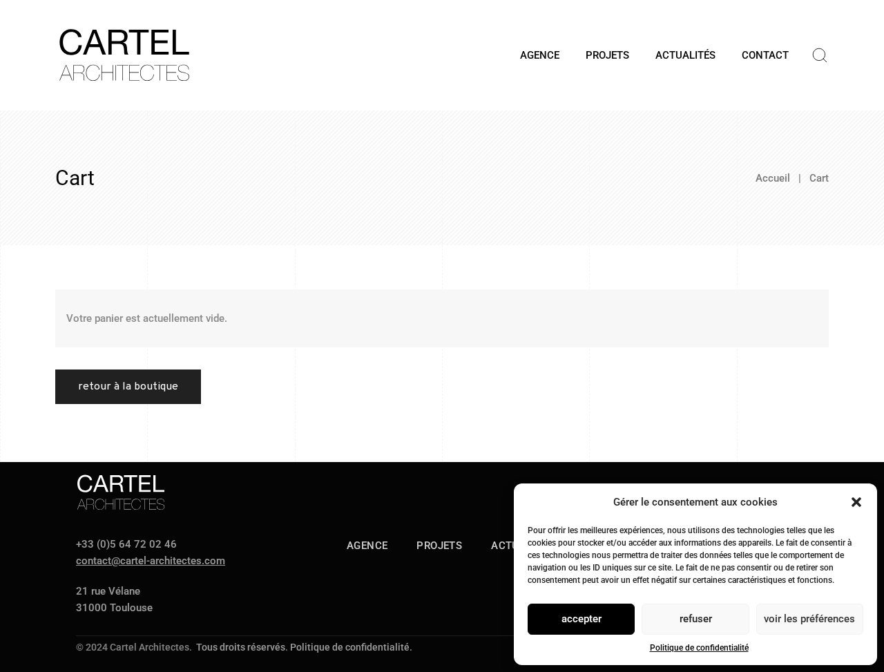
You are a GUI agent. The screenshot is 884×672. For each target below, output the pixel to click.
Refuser (696, 619)
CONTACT (765, 55)
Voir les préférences (809, 619)
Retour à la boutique (128, 387)
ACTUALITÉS (685, 55)
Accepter (581, 619)
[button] (856, 502)
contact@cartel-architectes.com (150, 561)
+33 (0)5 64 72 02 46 (126, 544)
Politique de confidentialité (699, 648)
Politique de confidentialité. (351, 647)
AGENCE (539, 55)
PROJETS (607, 55)
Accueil (773, 178)
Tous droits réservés (240, 647)
